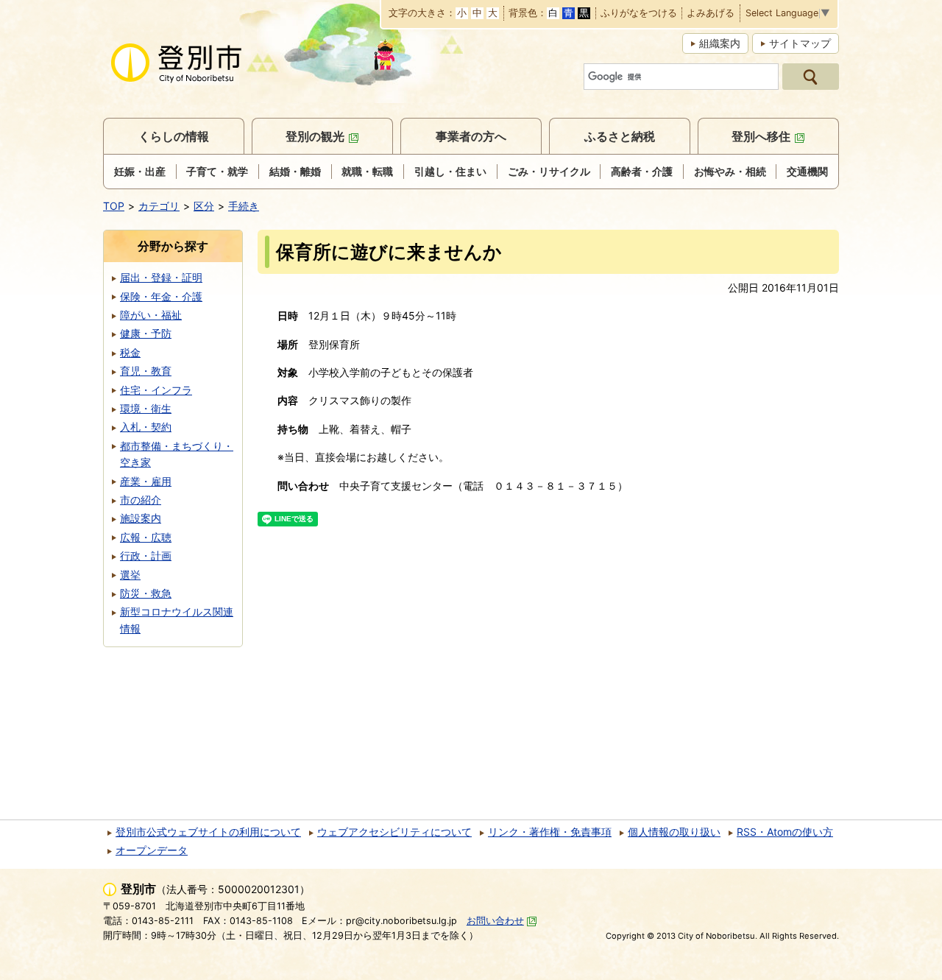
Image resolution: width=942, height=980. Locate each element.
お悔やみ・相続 (730, 171)
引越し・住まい (450, 171)
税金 (130, 352)
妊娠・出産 (140, 171)
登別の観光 (315, 136)
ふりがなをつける (639, 13)
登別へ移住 (761, 136)
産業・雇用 (145, 481)
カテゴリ (159, 206)
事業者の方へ (471, 136)
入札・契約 (145, 426)
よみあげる (710, 13)
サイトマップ (800, 43)
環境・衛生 (145, 408)
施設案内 (140, 518)
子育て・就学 (217, 171)
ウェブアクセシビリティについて (394, 831)
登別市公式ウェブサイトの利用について (208, 831)
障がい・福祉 (151, 315)
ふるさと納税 (619, 136)
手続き (243, 206)
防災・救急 (145, 593)
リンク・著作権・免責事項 (550, 831)
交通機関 (807, 171)
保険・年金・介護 (161, 296)
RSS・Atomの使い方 (785, 831)
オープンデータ (152, 850)
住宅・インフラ (156, 390)
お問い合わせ (495, 920)
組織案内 (719, 43)
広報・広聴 (145, 537)
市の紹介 (140, 499)
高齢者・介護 (642, 171)
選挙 (130, 574)
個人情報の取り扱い (674, 831)
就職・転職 (367, 171)
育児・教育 (145, 370)
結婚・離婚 (295, 171)
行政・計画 (145, 555)
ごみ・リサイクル (549, 171)
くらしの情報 (173, 136)
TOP (113, 206)
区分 (204, 206)
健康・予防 (145, 333)
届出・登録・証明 (161, 277)
